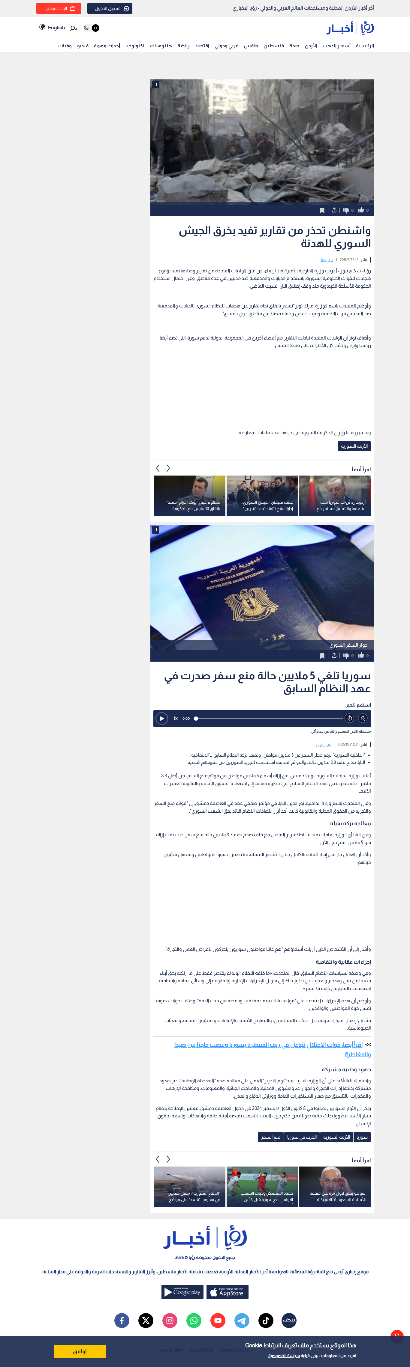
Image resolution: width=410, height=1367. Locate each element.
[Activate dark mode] (91, 28)
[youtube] (217, 1320)
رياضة (183, 45)
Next (157, 468)
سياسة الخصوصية (284, 1355)
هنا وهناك (161, 45)
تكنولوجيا (134, 45)
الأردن (311, 45)
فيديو (83, 45)
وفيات (65, 45)
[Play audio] (161, 718)
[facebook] (121, 1320)
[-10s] (349, 718)
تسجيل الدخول (108, 8)
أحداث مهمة (107, 45)
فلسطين (274, 45)
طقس (251, 45)
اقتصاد (202, 45)
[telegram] (241, 1320)
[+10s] (363, 718)
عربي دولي (325, 260)
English (56, 27)
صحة (294, 45)
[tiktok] (265, 1320)
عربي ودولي (226, 45)
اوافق (80, 1351)
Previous (168, 468)
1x (175, 718)
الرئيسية (365, 45)
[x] (145, 1320)
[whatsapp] (193, 1320)
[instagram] (169, 1320)
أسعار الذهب (337, 45)
